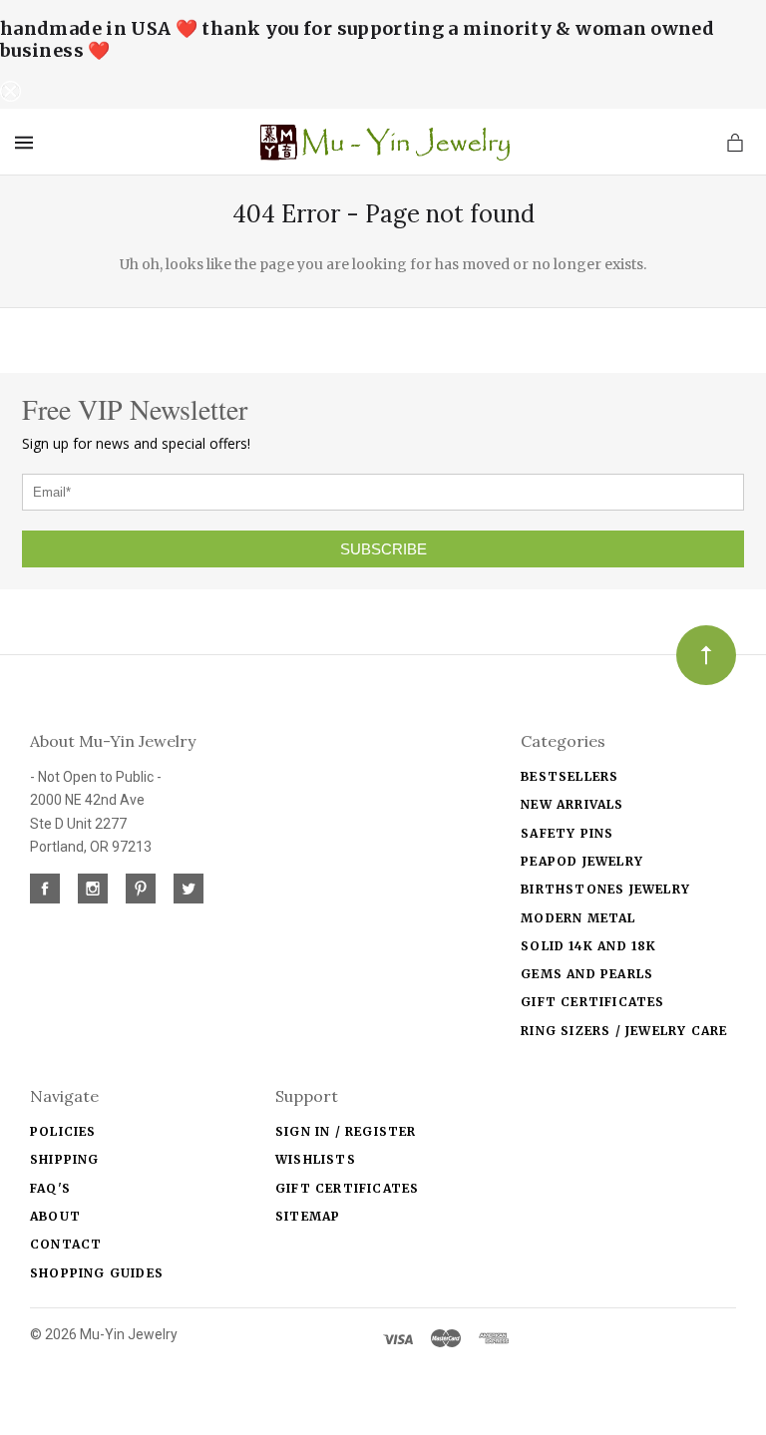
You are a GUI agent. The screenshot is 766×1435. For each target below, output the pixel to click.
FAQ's (50, 1188)
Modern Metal (578, 917)
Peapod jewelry (582, 861)
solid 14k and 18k (588, 945)
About (55, 1216)
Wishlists (315, 1159)
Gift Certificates (592, 1001)
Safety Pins (567, 833)
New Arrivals (572, 804)
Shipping (65, 1159)
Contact (66, 1244)
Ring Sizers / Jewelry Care (624, 1030)
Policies (63, 1131)
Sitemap (307, 1216)
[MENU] (27, 142)
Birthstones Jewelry (605, 889)
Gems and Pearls (587, 973)
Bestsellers (569, 776)
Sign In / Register (346, 1131)
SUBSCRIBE (383, 548)
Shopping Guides (97, 1272)
